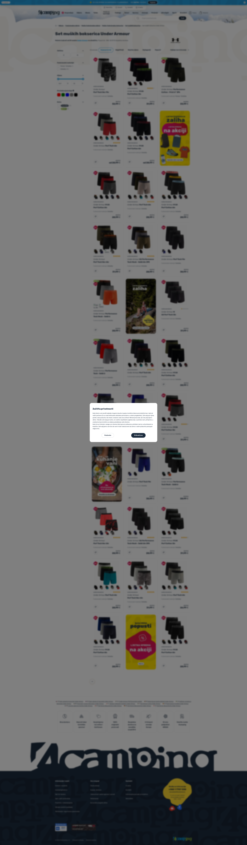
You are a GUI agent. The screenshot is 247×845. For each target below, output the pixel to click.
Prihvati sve (138, 435)
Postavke (107, 435)
